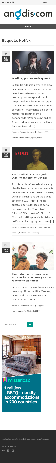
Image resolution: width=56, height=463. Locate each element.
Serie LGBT (35, 311)
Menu (45, 2)
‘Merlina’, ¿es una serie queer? (31, 78)
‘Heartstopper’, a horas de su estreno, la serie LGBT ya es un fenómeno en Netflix (32, 277)
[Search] (30, 324)
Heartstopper (17, 311)
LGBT (46, 132)
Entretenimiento (26, 132)
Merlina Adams (18, 138)
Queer (33, 138)
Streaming (35, 233)
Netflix (27, 138)
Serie (39, 138)
